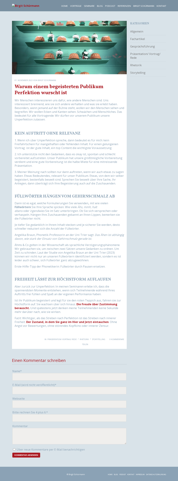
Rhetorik (84, 339)
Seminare (89, 6)
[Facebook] (27, 473)
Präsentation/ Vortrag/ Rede (62, 339)
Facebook (93, 344)
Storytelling (98, 339)
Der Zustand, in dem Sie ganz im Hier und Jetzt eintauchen (67, 322)
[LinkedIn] (49, 473)
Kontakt (161, 6)
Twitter (100, 344)
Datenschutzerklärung (156, 474)
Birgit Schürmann (143, 6)
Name (17, 371)
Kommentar (20, 426)
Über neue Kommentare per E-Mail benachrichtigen (51, 449)
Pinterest (121, 344)
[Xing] (60, 473)
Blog (100, 6)
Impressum (140, 474)
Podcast (110, 6)
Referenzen (124, 6)
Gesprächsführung (142, 46)
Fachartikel (137, 39)
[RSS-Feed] (16, 473)
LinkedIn (107, 344)
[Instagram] (38, 473)
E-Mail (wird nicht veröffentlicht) (34, 385)
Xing (114, 344)
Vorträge (76, 6)
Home (64, 6)
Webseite (18, 399)
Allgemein (136, 31)
